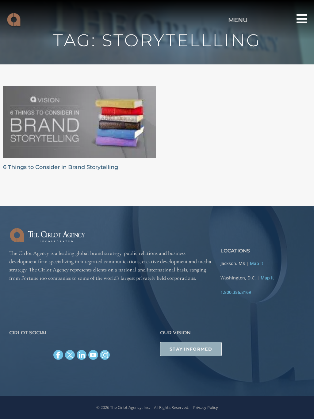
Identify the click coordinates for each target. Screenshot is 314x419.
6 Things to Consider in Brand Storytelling (60, 167)
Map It (256, 263)
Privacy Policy (205, 407)
